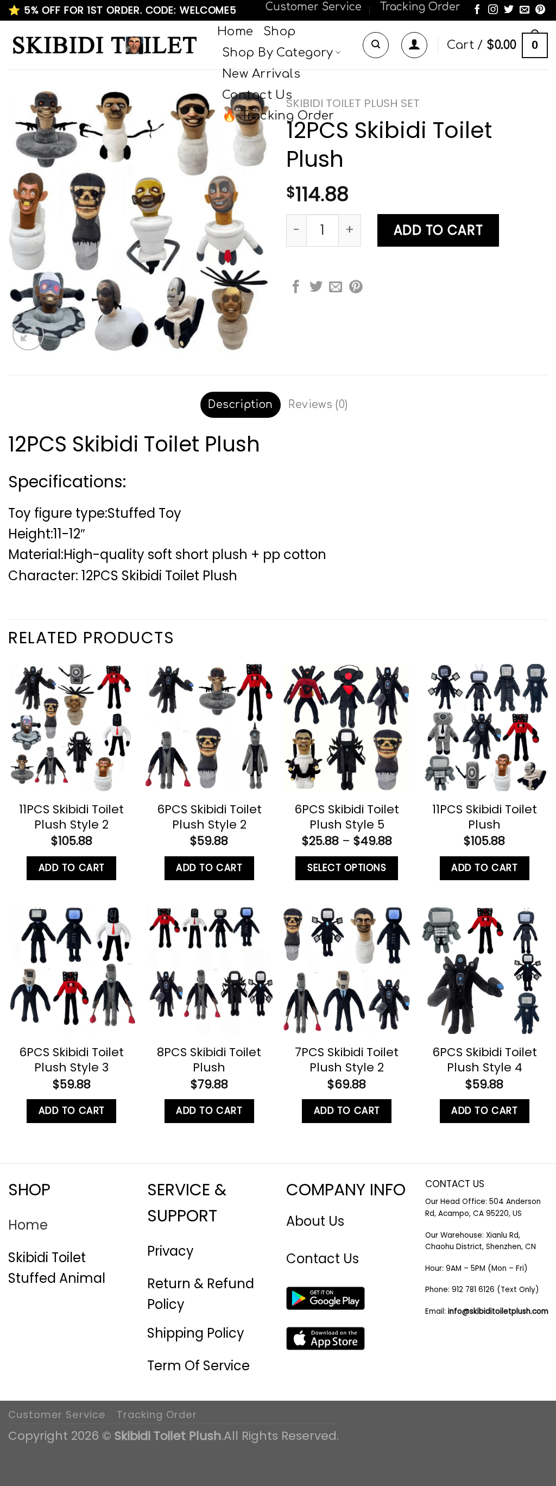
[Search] (376, 45)
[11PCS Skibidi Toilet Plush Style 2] (71, 727)
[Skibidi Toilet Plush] (104, 45)
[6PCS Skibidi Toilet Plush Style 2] (209, 727)
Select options (346, 867)
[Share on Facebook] (295, 287)
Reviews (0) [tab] (318, 404)
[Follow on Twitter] (509, 10)
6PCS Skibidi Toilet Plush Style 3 (71, 1060)
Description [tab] (240, 404)
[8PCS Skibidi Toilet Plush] (209, 970)
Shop (279, 31)
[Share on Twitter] (316, 287)
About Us (315, 1221)
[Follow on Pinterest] (540, 10)
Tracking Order (420, 6)
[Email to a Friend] (335, 287)
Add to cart (438, 230)
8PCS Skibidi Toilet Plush (209, 1060)
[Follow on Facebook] (477, 10)
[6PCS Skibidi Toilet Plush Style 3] (71, 970)
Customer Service (314, 6)
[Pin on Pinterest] (355, 287)
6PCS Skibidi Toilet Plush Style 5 (346, 817)
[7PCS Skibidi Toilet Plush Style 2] (346, 970)
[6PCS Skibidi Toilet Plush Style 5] (346, 727)
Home (235, 31)
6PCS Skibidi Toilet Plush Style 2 (209, 817)
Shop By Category (277, 52)
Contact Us (257, 95)
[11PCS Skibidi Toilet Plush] (484, 727)
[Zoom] (28, 334)
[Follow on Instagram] (493, 10)
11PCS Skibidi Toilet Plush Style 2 (71, 817)
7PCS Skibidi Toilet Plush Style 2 (347, 1060)
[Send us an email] (524, 10)
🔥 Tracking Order (278, 115)
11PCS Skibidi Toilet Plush (484, 817)
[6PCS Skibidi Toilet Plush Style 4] (484, 970)
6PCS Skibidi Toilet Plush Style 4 (484, 1060)
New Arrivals (261, 73)
